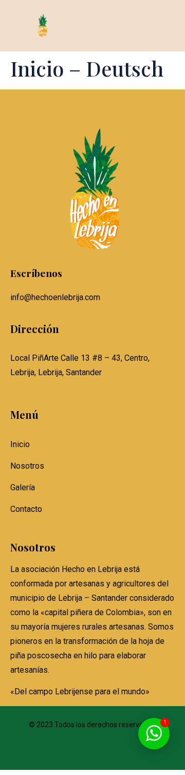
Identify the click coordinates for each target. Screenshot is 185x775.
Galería (22, 487)
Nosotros (27, 466)
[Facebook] (63, 753)
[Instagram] (93, 753)
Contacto (26, 509)
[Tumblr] (122, 753)
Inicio (20, 444)
